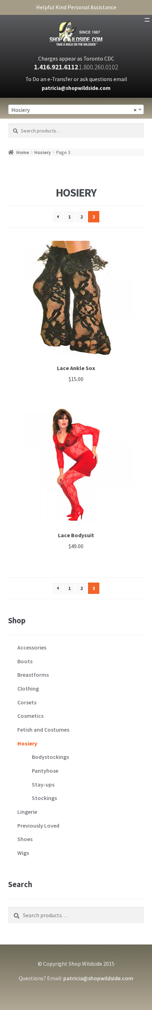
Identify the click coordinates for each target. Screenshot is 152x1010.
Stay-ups (43, 784)
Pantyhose (45, 770)
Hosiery (42, 152)
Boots (25, 661)
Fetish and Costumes (43, 729)
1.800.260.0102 (98, 67)
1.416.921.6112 (56, 67)
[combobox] (76, 109)
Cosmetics (30, 715)
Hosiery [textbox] (74, 109)
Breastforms (33, 674)
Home (22, 152)
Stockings (44, 797)
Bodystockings (50, 756)
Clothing (28, 688)
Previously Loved (38, 825)
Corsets (26, 702)
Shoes (25, 838)
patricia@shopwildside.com (76, 88)
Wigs (23, 852)
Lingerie (27, 811)
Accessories (31, 647)
